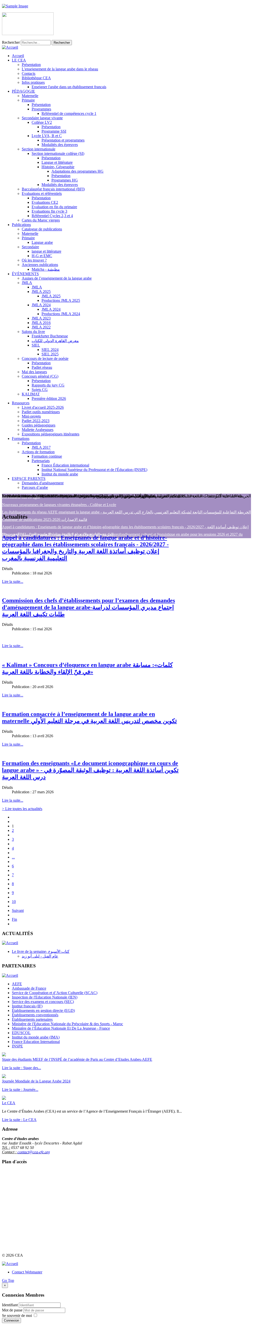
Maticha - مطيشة (46, 269)
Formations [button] (20, 438)
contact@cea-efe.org (34, 1152)
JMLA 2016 (41, 323)
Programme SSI (54, 131)
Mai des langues (34, 372)
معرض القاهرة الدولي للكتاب (55, 341)
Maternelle (30, 96)
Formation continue (47, 456)
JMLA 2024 (41, 305)
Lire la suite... (12, 581)
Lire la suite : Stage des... (21, 1068)
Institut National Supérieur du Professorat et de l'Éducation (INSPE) (94, 470)
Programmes (41, 109)
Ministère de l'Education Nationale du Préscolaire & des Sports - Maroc (67, 1024)
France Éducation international (65, 465)
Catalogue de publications (42, 229)
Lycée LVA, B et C (47, 136)
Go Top (8, 1280)
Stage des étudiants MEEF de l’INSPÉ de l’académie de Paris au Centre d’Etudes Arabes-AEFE (77, 1059)
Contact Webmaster (27, 1272)
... (13, 857)
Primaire (28, 100)
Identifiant (10, 1305)
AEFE (17, 984)
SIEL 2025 (50, 354)
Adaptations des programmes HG (77, 171)
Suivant (18, 910)
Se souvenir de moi (17, 1315)
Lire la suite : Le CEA (19, 1120)
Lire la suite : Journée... (20, 1089)
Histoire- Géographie (58, 167)
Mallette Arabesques (37, 430)
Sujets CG (40, 390)
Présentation (31, 64)
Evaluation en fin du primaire (54, 207)
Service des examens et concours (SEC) (43, 1002)
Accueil (18, 56)
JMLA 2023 (41, 318)
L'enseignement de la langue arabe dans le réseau (60, 69)
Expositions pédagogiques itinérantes (50, 434)
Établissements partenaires (32, 1019)
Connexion (11, 1320)
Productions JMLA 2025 (61, 300)
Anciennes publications (40, 265)
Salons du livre (33, 331)
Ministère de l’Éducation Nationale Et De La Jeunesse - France (61, 1028)
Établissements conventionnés (35, 1015)
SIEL (36, 345)
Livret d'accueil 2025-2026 (43, 407)
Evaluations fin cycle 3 (49, 211)
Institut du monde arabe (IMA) (36, 1037)
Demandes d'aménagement (42, 483)
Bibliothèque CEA (36, 78)
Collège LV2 (42, 122)
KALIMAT (31, 394)
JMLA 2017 (41, 447)
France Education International (36, 1042)
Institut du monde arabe (60, 474)
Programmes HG (64, 180)
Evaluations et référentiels (42, 193)
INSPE (17, 1046)
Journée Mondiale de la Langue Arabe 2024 (36, 1081)
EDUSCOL (21, 1033)
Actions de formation (38, 452)
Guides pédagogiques (38, 425)
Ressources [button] (20, 403)
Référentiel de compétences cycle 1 (69, 113)
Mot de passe (12, 1310)
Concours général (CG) (40, 376)
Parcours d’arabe (35, 487)
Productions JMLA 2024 (61, 314)
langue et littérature (46, 251)
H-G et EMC (42, 256)
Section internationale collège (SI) (58, 153)
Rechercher (11, 42)
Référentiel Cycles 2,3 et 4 (52, 216)
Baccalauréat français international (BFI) (53, 189)
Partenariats (41, 461)
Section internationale (38, 149)
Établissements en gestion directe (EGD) (43, 1010)
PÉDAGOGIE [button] (23, 91)
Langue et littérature (57, 162)
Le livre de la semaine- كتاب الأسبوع (40, 951)
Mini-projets (31, 416)
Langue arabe (42, 242)
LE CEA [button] (19, 60)
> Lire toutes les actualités (22, 809)
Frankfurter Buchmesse (50, 336)
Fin (14, 919)
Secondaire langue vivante (42, 118)
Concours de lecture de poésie (45, 358)
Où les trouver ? (34, 260)
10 (14, 901)
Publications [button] (21, 225)
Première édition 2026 (49, 398)
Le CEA (8, 1103)
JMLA (27, 283)
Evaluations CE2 (45, 202)
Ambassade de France (29, 988)
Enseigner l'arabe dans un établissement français (69, 87)
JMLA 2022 (41, 327)
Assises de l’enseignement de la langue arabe (57, 278)
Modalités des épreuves (60, 145)
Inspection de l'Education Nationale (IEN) (44, 997)
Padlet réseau (42, 367)
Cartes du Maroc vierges (41, 220)
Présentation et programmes (63, 140)
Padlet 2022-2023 (35, 421)
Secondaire (30, 247)
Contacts (28, 73)
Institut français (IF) (27, 1006)
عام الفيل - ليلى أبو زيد (40, 956)
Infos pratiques (33, 82)
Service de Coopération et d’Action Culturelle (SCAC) (54, 993)
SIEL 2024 (50, 349)
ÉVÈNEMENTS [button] (25, 274)
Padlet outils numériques (41, 412)
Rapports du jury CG (48, 385)
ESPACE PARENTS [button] (28, 478)
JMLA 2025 (41, 291)
